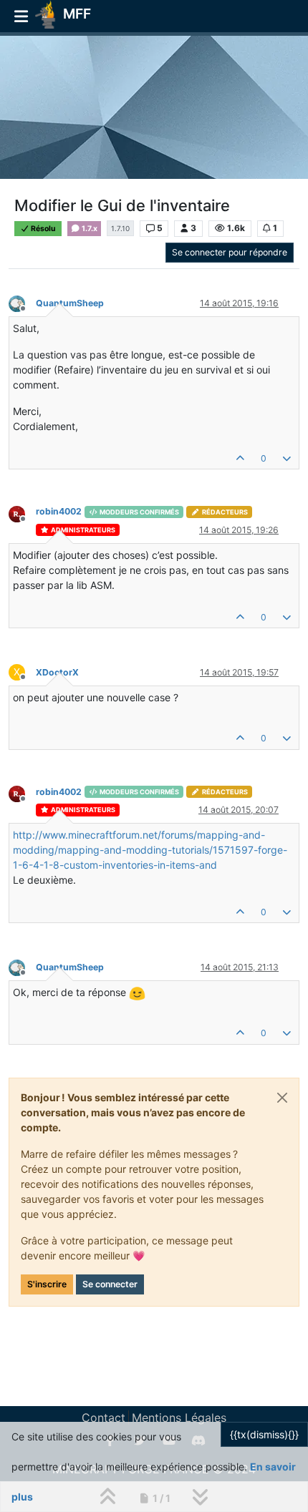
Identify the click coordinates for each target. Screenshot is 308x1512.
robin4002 (59, 511)
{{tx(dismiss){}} (264, 1434)
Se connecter (110, 1284)
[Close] (282, 1097)
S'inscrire (47, 1284)
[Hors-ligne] (22, 302)
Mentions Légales (179, 1417)
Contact (103, 1417)
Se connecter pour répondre (229, 252)
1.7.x (88, 228)
